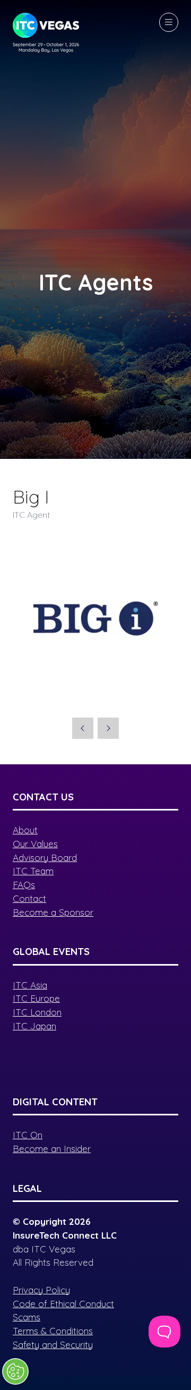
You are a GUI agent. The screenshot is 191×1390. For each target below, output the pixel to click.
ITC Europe (36, 998)
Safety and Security (53, 1344)
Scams (26, 1317)
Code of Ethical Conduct (63, 1303)
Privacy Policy (41, 1289)
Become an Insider (52, 1148)
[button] (168, 22)
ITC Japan (34, 1025)
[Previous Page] (82, 728)
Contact (29, 898)
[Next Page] (108, 728)
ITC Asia (30, 985)
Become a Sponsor (53, 912)
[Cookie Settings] (15, 1371)
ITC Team (33, 870)
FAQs (24, 884)
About (25, 829)
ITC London (37, 1012)
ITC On (27, 1134)
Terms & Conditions (53, 1330)
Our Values (35, 843)
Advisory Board (45, 857)
